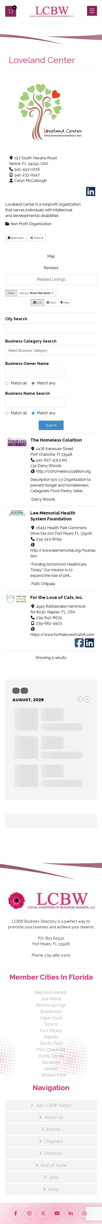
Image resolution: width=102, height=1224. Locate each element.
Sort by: (35, 293)
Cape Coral (51, 1017)
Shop (53, 1189)
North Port (51, 1043)
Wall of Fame (53, 1165)
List (39, 302)
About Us (53, 1117)
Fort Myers (51, 1030)
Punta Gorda (51, 1055)
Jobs (53, 1177)
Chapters (53, 1141)
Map (51, 256)
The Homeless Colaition (56, 440)
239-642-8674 (49, 617)
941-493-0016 (27, 169)
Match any (46, 383)
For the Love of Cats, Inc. (56, 597)
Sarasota (51, 1062)
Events (53, 1129)
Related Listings (51, 279)
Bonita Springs (51, 1005)
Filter (11, 293)
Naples (51, 1036)
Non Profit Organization (30, 224)
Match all (19, 383)
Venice (51, 1068)
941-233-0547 (27, 175)
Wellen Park (53, 1074)
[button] (10, 11)
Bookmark (17, 237)
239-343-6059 (49, 539)
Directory (53, 1153)
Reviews (51, 268)
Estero (51, 1024)
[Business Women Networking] (51, 11)
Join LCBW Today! (54, 1105)
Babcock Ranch (51, 992)
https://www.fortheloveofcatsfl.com (62, 634)
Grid (52, 302)
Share (37, 237)
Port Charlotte (51, 1049)
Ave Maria (51, 998)
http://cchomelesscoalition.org (63, 471)
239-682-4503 (49, 623)
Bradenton (51, 1011)
